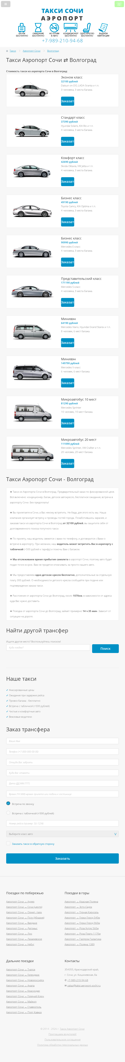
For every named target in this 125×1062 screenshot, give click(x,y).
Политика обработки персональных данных (62, 1044)
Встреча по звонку (23, 804)
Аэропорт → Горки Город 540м (82, 917)
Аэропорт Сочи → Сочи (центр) (24, 906)
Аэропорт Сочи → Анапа (20, 985)
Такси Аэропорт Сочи (72, 1028)
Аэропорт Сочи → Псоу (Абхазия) (25, 917)
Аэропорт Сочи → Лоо (19, 933)
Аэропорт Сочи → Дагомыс (21, 928)
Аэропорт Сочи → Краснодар (23, 990)
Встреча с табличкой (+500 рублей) (33, 813)
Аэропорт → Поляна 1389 (80, 944)
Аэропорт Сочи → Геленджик (22, 974)
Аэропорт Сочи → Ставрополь (23, 1007)
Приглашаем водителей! (62, 1034)
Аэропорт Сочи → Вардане (21, 923)
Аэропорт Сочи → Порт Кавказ (24, 1012)
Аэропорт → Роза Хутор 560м (82, 928)
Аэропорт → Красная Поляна (81, 901)
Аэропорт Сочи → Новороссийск (25, 980)
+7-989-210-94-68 (77, 980)
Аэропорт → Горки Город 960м (82, 923)
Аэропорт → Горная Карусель (82, 912)
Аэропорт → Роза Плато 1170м (83, 933)
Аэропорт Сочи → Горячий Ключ (25, 996)
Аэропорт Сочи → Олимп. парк (24, 912)
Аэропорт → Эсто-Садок (78, 906)
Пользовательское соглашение (63, 1039)
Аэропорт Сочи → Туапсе (20, 969)
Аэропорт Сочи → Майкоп (21, 1001)
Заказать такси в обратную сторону (33, 843)
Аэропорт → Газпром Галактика (83, 939)
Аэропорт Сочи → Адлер (20, 901)
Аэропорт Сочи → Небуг (20, 944)
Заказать (67, 101)
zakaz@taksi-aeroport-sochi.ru (84, 985)
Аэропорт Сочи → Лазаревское (24, 939)
